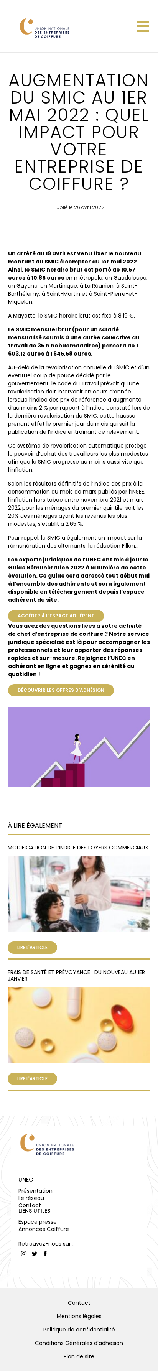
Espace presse (37, 1222)
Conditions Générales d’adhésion (79, 1343)
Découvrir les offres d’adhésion (61, 690)
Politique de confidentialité (79, 1329)
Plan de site (79, 1356)
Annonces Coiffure (43, 1229)
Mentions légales (79, 1316)
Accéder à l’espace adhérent (56, 615)
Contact (29, 1205)
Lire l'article (32, 947)
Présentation (35, 1191)
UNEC (25, 1179)
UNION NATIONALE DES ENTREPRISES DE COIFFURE (44, 28)
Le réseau (31, 1198)
